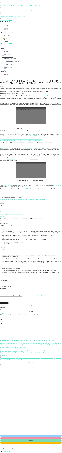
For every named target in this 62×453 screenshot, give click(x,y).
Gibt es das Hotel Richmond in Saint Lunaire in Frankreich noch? (13, 16)
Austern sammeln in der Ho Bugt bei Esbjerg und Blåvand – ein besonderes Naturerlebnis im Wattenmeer (20, 5)
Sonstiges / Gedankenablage (7, 57)
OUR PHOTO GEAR (31, 440)
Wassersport (6, 68)
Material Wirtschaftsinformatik (10, 58)
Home (3, 48)
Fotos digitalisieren (29, 199)
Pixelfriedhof (5, 21)
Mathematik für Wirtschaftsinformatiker (13, 61)
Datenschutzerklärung (7, 451)
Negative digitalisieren (40, 199)
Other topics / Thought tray (8, 32)
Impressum (5, 450)
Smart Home (6, 28)
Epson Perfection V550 (13, 199)
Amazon (1, 146)
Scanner (47, 199)
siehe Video (38, 148)
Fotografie (4, 55)
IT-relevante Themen (7, 54)
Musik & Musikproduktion (9, 67)
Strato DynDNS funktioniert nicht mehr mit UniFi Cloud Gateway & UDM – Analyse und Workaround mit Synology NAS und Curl (25, 10)
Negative (34, 199)
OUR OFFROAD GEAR (31, 442)
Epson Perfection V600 (31, 137)
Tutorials (6, 29)
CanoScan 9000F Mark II (49, 95)
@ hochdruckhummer (4, 360)
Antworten (4, 229)
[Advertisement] (27, 331)
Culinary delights (7, 35)
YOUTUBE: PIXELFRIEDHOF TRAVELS (31, 438)
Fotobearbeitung (20, 199)
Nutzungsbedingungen (39, 295)
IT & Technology (6, 25)
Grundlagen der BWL (9, 64)
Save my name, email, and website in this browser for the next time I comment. (15, 292)
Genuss (5, 70)
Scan (45, 199)
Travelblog (4, 71)
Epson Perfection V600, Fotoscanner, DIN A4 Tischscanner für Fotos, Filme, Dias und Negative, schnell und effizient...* (21, 140)
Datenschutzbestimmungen (28, 295)
